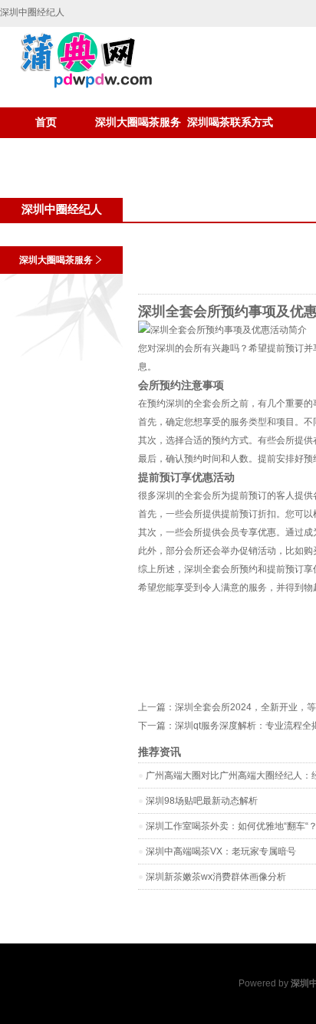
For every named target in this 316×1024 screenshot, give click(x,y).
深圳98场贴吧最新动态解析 (202, 800)
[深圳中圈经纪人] (78, 85)
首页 (46, 122)
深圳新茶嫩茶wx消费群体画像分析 (216, 876)
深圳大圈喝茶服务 (138, 122)
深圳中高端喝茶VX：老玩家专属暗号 (221, 851)
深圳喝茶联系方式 (230, 122)
